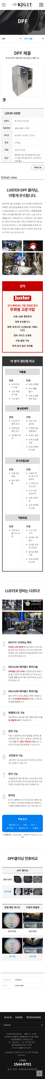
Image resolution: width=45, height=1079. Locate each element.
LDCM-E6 (18, 980)
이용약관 (18, 1017)
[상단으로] (39, 1073)
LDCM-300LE (19, 985)
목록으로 (38, 167)
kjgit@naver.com (24, 1047)
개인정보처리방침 (33, 1017)
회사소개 (8, 1017)
